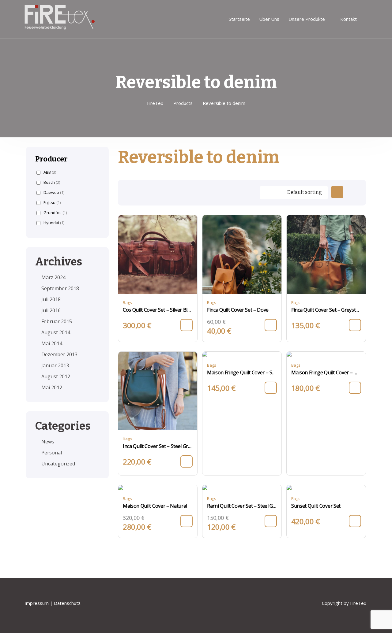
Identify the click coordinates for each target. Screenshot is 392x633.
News (47, 441)
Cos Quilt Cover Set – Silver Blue (158, 309)
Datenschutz (68, 603)
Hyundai (53, 222)
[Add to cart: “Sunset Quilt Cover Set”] (355, 521)
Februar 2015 (56, 321)
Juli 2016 (51, 310)
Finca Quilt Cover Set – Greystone (326, 309)
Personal (51, 452)
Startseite (239, 19)
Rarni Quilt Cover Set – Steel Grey (242, 505)
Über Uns (269, 19)
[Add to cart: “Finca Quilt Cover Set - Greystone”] (355, 325)
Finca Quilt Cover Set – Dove (238, 309)
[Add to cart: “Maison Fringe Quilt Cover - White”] (355, 388)
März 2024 (53, 277)
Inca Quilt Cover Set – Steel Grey (158, 446)
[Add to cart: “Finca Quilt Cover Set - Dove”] (271, 325)
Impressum (36, 603)
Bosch (51, 182)
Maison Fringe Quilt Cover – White (326, 372)
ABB (49, 172)
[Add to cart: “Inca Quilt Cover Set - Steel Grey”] (186, 461)
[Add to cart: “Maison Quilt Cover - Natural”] (186, 521)
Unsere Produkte (306, 19)
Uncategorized (58, 463)
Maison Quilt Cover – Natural (155, 505)
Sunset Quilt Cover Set (316, 505)
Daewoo (53, 192)
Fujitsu (52, 202)
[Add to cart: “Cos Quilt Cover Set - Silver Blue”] (186, 325)
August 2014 (55, 332)
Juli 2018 (51, 299)
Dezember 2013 (59, 354)
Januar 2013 (55, 365)
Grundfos (55, 212)
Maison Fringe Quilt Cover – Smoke (242, 372)
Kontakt (348, 19)
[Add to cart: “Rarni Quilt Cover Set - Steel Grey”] (271, 521)
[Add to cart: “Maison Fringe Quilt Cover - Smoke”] (271, 388)
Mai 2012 (51, 387)
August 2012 (55, 376)
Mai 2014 (51, 343)
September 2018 (60, 288)
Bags (127, 302)
